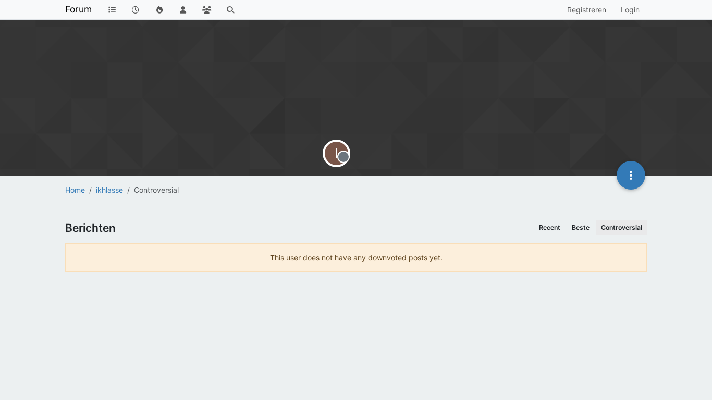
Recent (549, 227)
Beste (581, 227)
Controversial (621, 227)
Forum (78, 9)
